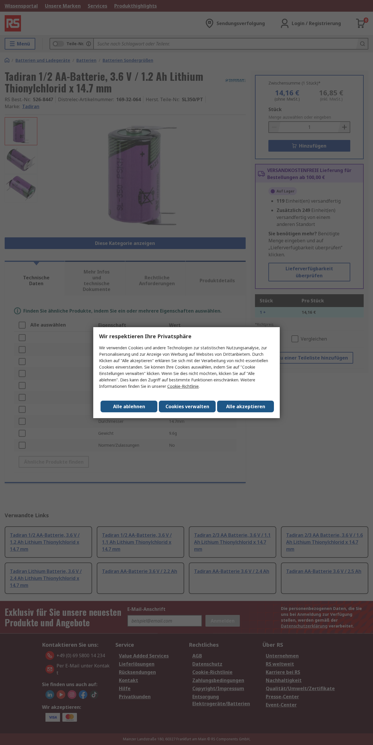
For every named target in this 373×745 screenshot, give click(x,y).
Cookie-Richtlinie (183, 386)
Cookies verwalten (187, 406)
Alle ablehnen (129, 406)
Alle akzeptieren (245, 406)
